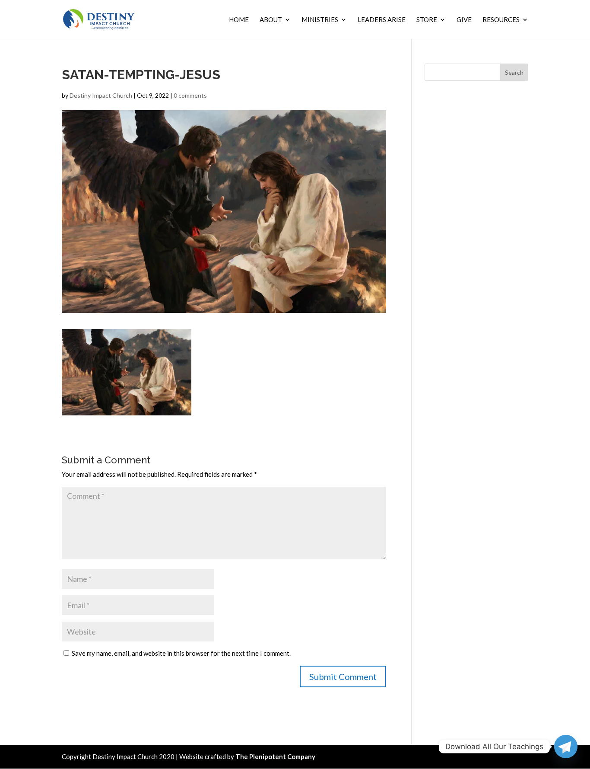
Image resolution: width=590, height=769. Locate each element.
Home (239, 19)
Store (426, 19)
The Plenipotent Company (275, 756)
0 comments (190, 95)
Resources (501, 19)
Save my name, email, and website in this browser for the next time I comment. (181, 653)
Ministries (319, 19)
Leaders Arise (382, 19)
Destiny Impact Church (101, 95)
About (271, 19)
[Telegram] (565, 746)
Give (464, 19)
